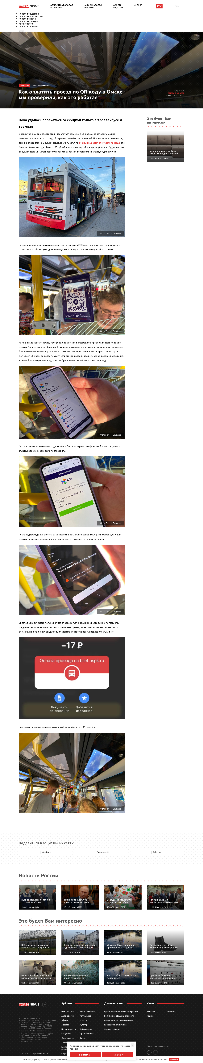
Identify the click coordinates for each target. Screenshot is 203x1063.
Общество (66, 1034)
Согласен (174, 1060)
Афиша (64, 1020)
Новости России (87, 1011)
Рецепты (65, 1053)
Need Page (43, 1053)
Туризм (64, 1042)
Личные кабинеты (112, 1029)
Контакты (170, 1011)
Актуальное (85, 1016)
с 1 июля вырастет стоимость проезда (99, 143)
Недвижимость (68, 1029)
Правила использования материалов (121, 1011)
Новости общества (117, 6)
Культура (84, 1025)
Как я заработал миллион (93, 6)
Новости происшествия (31, 16)
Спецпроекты (67, 1038)
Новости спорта (27, 18)
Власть (83, 1020)
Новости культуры (28, 21)
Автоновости (26, 23)
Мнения (138, 5)
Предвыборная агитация (115, 1025)
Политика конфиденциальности (119, 1016)
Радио (150, 1016)
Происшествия (86, 1034)
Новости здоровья (29, 26)
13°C (159, 6)
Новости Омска (68, 1011)
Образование (86, 1029)
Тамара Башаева (175, 93)
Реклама (151, 1011)
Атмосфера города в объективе (61, 6)
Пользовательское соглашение (118, 1020)
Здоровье (66, 1025)
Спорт (83, 1038)
